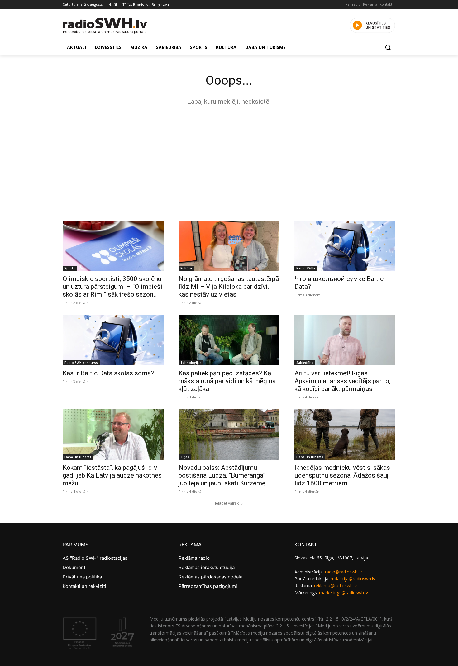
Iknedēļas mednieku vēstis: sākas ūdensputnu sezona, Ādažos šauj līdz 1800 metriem (342, 475)
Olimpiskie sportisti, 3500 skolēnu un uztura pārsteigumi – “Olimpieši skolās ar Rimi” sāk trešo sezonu (112, 286)
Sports (69, 268)
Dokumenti (75, 567)
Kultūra (186, 268)
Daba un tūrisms (77, 457)
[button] (387, 47)
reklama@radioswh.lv (335, 585)
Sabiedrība (304, 362)
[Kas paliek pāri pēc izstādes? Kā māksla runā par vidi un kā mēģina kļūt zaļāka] (229, 340)
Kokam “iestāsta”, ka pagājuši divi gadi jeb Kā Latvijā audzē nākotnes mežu (112, 475)
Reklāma (370, 4)
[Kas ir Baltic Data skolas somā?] (113, 340)
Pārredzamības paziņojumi (208, 586)
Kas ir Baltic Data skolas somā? (108, 373)
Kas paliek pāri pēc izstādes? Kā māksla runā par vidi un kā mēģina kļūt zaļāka (227, 380)
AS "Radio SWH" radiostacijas (95, 558)
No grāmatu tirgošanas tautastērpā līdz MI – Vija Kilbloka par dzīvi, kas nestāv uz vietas (229, 286)
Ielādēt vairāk (227, 503)
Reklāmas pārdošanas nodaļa (210, 577)
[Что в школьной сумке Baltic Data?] (344, 246)
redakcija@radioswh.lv (353, 579)
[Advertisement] (229, 161)
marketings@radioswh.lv (343, 593)
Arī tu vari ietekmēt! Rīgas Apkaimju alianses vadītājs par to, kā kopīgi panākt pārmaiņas (342, 380)
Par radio (353, 4)
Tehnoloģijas (191, 362)
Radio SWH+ (305, 268)
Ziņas (184, 457)
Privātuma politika (82, 577)
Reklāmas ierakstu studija (207, 567)
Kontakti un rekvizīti (84, 586)
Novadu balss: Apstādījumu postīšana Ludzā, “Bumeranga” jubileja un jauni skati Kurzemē (222, 475)
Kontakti (386, 4)
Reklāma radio (194, 558)
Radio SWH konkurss (81, 362)
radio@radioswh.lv (343, 572)
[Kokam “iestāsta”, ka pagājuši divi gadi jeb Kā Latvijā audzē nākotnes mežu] (113, 434)
